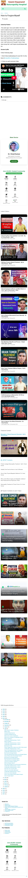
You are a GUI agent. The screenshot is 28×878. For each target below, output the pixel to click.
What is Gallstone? (8, 738)
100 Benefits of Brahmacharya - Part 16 (12, 751)
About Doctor (7, 805)
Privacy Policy (8, 832)
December (6, 719)
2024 (4, 712)
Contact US (7, 811)
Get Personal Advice (9, 823)
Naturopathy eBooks (9, 824)
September (6, 725)
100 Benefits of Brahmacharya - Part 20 (12, 740)
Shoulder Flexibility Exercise (10, 734)
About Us (7, 804)
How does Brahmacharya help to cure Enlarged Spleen (15, 754)
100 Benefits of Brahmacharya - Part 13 (12, 771)
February (6, 784)
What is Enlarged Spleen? (9, 763)
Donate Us (7, 833)
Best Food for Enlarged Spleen (10, 753)
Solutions (6, 13)
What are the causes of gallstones (11, 735)
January (6, 786)
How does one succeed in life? (10, 768)
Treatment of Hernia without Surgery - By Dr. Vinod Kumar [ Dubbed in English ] (12, 521)
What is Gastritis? (7, 741)
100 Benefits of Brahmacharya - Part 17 (12, 748)
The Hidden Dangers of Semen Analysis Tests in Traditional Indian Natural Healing (13, 538)
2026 (4, 709)
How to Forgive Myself (8, 775)
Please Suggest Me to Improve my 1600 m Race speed (15, 747)
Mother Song (7, 731)
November (6, 721)
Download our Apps (9, 825)
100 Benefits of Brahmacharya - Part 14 (12, 767)
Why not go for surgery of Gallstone (11, 730)
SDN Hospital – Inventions (10, 809)
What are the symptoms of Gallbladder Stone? (13, 737)
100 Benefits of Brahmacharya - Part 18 (12, 744)
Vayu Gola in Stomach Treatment (13, 646)
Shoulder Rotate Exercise (9, 733)
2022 (4, 716)
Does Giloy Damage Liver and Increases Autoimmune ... (15, 764)
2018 (4, 792)
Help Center (7, 830)
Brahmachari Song (8, 745)
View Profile (14, 161)
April (5, 781)
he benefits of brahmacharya (11, 58)
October (6, 723)
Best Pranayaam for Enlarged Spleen (11, 758)
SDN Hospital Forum (9, 810)
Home (2, 13)
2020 (4, 788)
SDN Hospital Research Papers (11, 806)
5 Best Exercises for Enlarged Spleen (11, 760)
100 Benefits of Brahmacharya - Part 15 (12, 765)
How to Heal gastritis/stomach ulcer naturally (13, 750)
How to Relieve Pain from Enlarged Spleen (13, 755)
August (6, 726)
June (5, 777)
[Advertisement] (14, 687)
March (5, 783)
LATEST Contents (7, 460)
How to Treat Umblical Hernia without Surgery (13, 774)
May (5, 779)
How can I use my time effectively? (11, 770)
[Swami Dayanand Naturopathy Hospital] (14, 5)
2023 (4, 714)
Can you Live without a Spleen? (10, 761)
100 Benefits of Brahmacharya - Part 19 (12, 743)
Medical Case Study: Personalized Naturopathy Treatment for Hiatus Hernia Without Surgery (13, 591)
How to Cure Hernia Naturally (10, 773)
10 (3, 659)
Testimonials (7, 831)
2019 (4, 790)
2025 (4, 711)
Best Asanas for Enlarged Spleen (11, 757)
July (5, 728)
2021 (4, 718)
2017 (4, 793)
